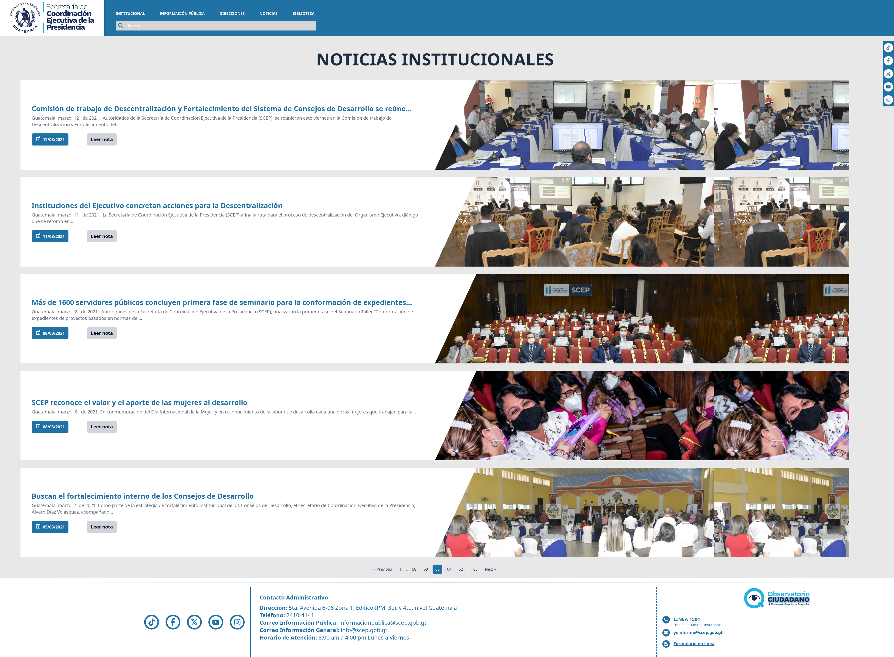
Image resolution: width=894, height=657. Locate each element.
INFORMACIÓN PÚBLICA (182, 13)
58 (414, 569)
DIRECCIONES (232, 13)
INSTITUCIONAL (130, 13)
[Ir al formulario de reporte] (777, 598)
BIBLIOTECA (303, 13)
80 (475, 569)
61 (449, 569)
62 (461, 569)
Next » (490, 569)
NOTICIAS (269, 13)
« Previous (383, 569)
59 (426, 569)
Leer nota (102, 139)
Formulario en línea (694, 643)
